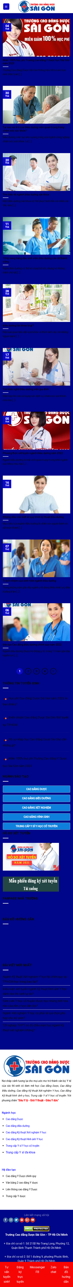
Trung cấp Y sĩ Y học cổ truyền (22, 1145)
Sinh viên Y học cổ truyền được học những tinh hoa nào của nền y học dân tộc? (35, 1003)
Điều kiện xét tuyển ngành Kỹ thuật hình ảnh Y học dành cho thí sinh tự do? (35, 991)
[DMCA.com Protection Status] (36, 1227)
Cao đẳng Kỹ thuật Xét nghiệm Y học (26, 1132)
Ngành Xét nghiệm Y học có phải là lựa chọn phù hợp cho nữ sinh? (34, 1015)
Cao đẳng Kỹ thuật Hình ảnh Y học (24, 1139)
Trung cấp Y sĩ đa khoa (20, 1152)
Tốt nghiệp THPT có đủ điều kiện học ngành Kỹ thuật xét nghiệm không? (33, 1028)
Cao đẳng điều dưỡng (18, 1125)
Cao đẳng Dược (14, 1119)
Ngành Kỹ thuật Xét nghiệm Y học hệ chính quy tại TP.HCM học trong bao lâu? (35, 979)
